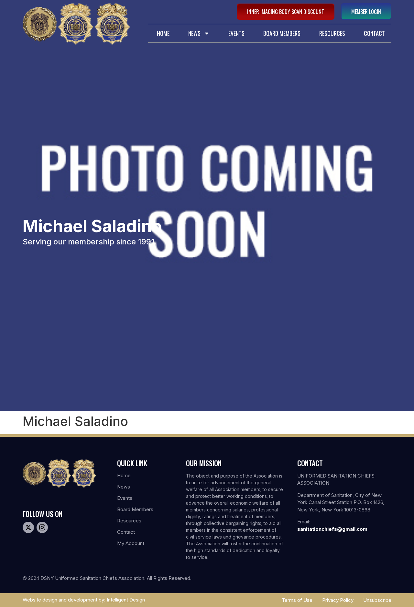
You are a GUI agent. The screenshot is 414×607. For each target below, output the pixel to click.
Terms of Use (297, 600)
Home (163, 33)
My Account (130, 543)
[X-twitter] (28, 527)
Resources (332, 33)
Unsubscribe (377, 600)
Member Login (366, 11)
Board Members (281, 33)
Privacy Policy (338, 600)
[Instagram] (42, 527)
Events (236, 33)
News (194, 33)
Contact (374, 33)
